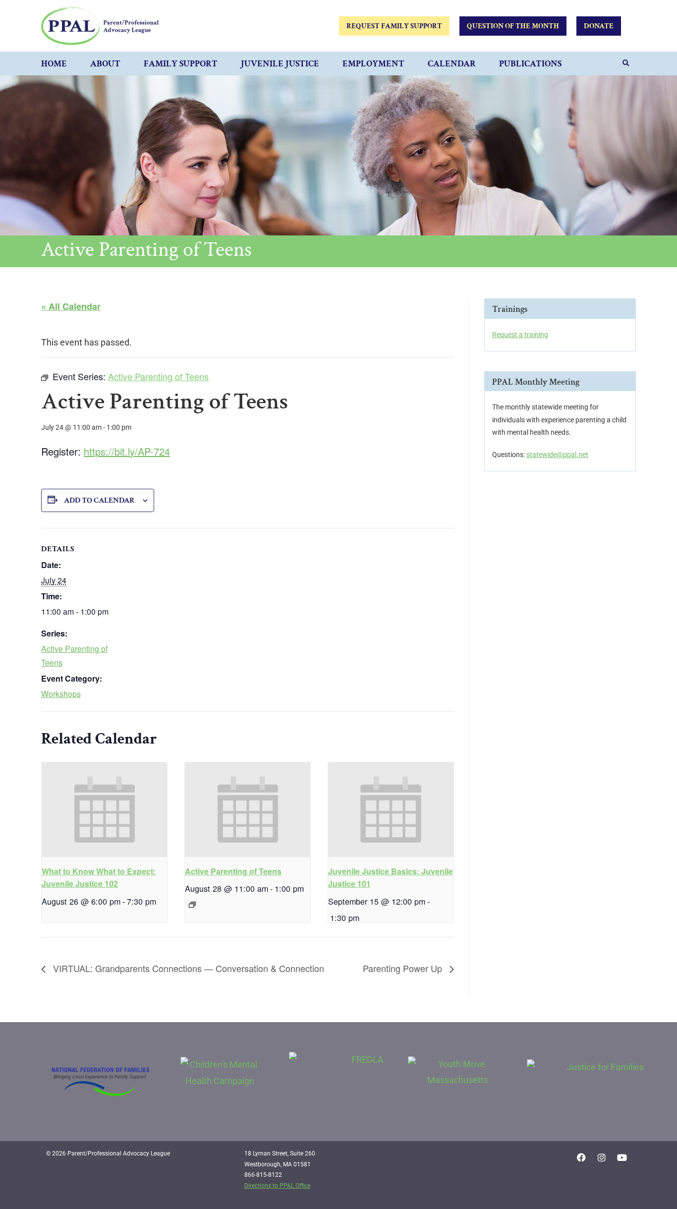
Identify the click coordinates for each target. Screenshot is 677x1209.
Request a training (520, 335)
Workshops (61, 693)
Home (54, 63)
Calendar (452, 63)
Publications (530, 63)
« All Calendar (71, 306)
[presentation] (104, 809)
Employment (373, 63)
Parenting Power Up (404, 968)
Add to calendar (99, 500)
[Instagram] (602, 1157)
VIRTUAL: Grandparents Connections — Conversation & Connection (187, 968)
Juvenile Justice (280, 63)
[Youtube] (622, 1157)
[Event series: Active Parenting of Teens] (192, 905)
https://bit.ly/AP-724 (127, 451)
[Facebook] (581, 1157)
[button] (626, 63)
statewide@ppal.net (557, 455)
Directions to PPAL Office (277, 1185)
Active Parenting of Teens (233, 871)
